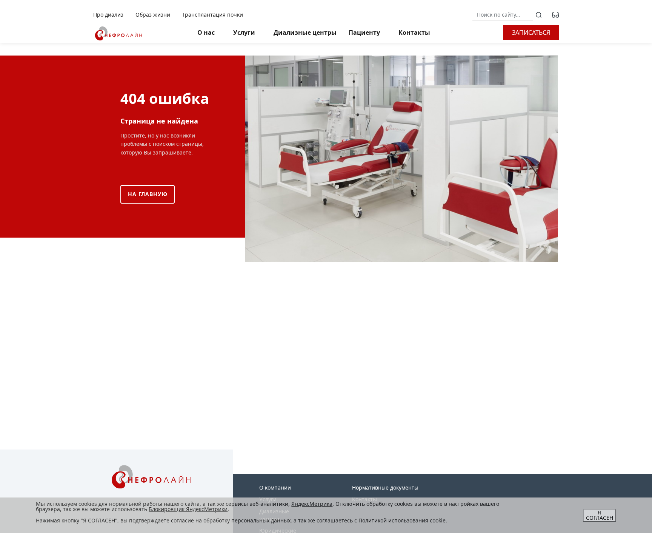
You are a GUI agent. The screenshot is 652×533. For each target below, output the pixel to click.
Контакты (414, 32)
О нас (206, 32)
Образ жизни (152, 14)
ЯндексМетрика (311, 503)
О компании (275, 487)
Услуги (244, 32)
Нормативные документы (385, 487)
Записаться (531, 32)
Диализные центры (305, 32)
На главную (147, 194)
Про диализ (108, 14)
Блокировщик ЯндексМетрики (188, 509)
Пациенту (364, 32)
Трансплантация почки (212, 14)
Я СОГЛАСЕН (599, 515)
